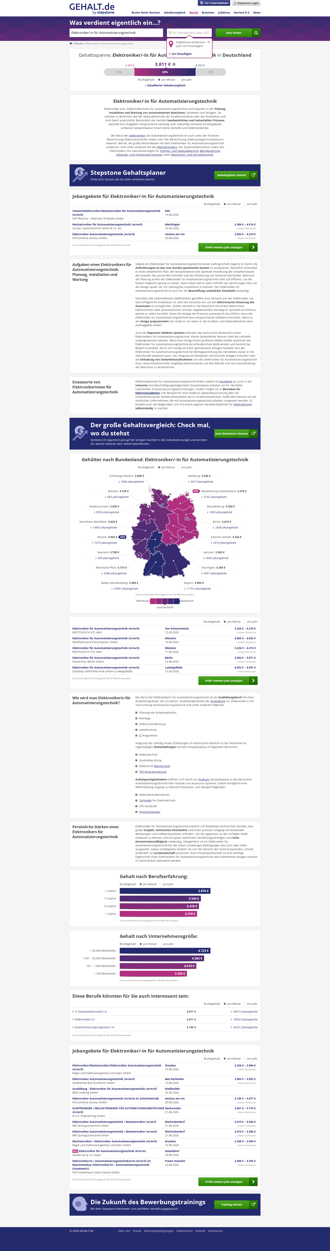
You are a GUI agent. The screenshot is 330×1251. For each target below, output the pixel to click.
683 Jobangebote (118, 497)
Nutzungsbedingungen (159, 1231)
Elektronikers (137, 135)
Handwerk (225, 381)
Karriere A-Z (241, 12)
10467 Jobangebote (105, 527)
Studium (203, 779)
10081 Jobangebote (126, 588)
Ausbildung (217, 701)
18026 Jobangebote (245, 1019)
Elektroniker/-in (85, 1019)
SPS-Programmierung (153, 772)
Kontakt (200, 1231)
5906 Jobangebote (132, 481)
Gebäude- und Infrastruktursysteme (139, 154)
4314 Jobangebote (224, 542)
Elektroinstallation (147, 393)
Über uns (124, 1231)
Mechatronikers (167, 147)
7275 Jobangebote (105, 542)
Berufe (193, 12)
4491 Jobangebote (215, 573)
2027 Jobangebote (201, 481)
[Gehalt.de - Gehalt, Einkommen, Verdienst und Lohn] (92, 9)
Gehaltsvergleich (175, 12)
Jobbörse (224, 12)
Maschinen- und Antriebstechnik (192, 154)
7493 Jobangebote (220, 512)
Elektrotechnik (243, 404)
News (256, 12)
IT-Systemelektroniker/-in (91, 1011)
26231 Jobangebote (245, 1027)
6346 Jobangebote (115, 573)
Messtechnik (162, 766)
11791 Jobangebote (199, 588)
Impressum (215, 1231)
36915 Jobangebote (245, 1011)
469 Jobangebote (108, 558)
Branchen (208, 12)
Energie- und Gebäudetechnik (179, 151)
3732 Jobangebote (215, 497)
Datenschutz (185, 1231)
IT (140, 735)
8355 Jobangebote (107, 512)
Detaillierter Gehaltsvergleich (166, 85)
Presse (137, 1231)
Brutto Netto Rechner (146, 12)
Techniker (145, 800)
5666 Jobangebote (217, 558)
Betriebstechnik (210, 151)
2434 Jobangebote (226, 527)
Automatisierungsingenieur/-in (94, 1027)
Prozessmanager (149, 812)
